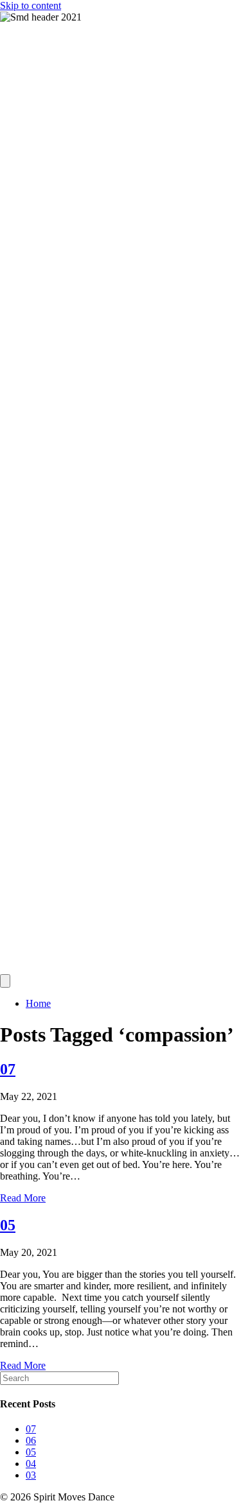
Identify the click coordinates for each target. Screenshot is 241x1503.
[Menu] (5, 981)
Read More (23, 1197)
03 (31, 1475)
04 (31, 1463)
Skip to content (30, 5)
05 (7, 1225)
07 (7, 1069)
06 (31, 1440)
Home (38, 1003)
